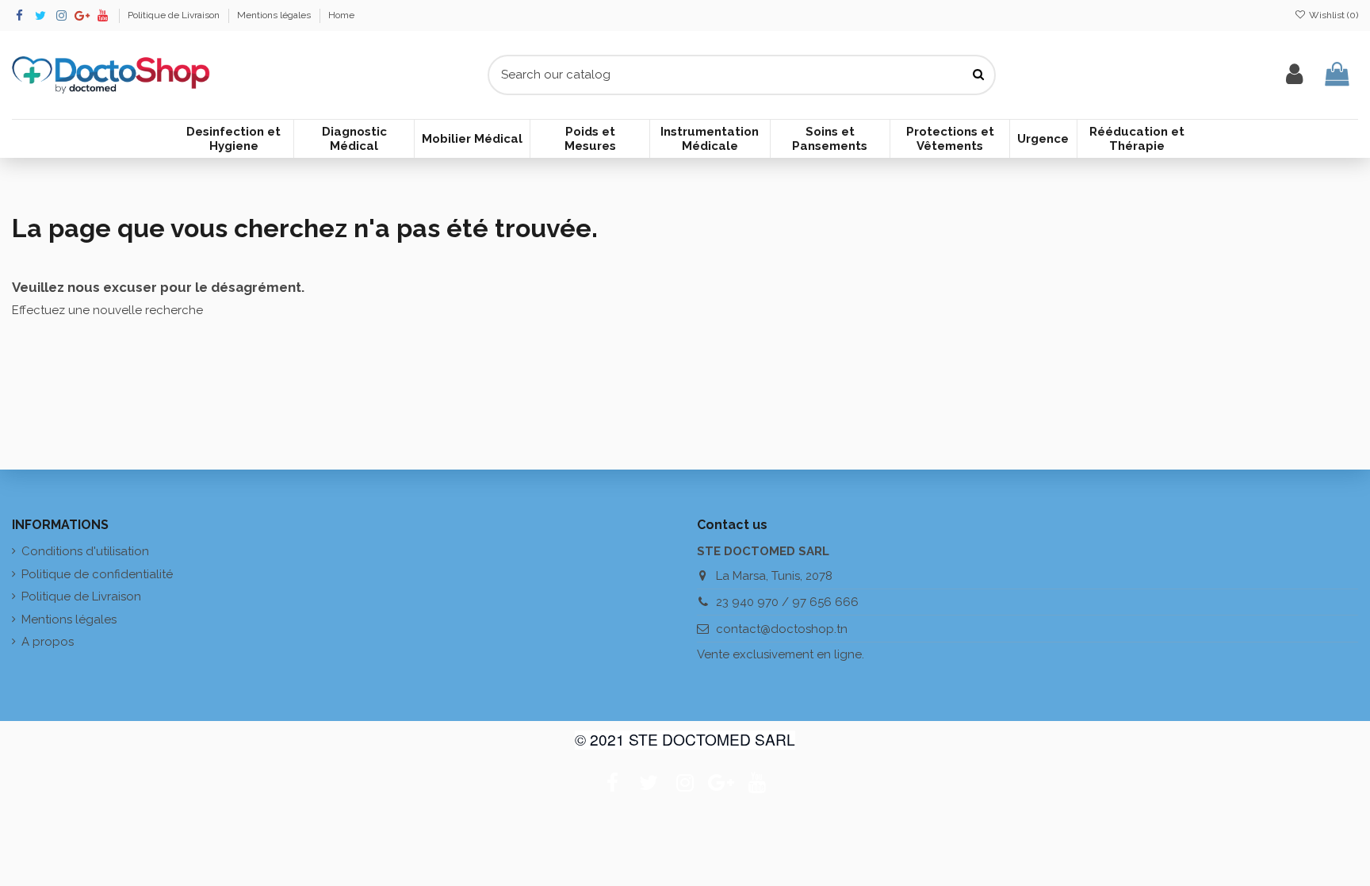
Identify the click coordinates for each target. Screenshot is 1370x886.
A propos (47, 642)
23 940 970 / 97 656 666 (787, 602)
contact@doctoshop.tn (782, 629)
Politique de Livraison (175, 15)
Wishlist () (1332, 15)
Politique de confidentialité (97, 574)
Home (341, 15)
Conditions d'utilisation (85, 551)
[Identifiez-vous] (1294, 75)
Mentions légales (275, 15)
